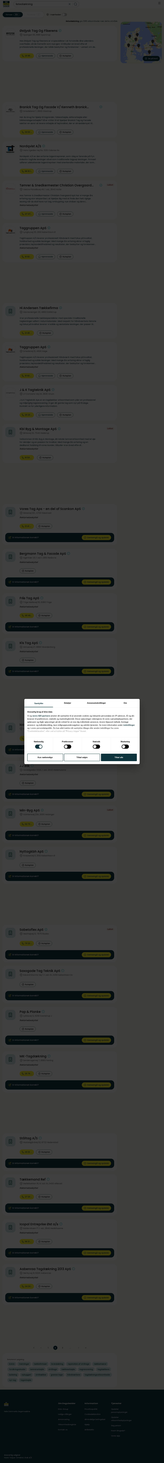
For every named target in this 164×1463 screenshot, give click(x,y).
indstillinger (129, 725)
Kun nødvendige (45, 757)
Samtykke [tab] (38, 703)
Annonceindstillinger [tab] (96, 703)
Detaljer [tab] (67, 703)
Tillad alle (119, 757)
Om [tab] (125, 703)
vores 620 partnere (41, 716)
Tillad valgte (81, 757)
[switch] (67, 747)
